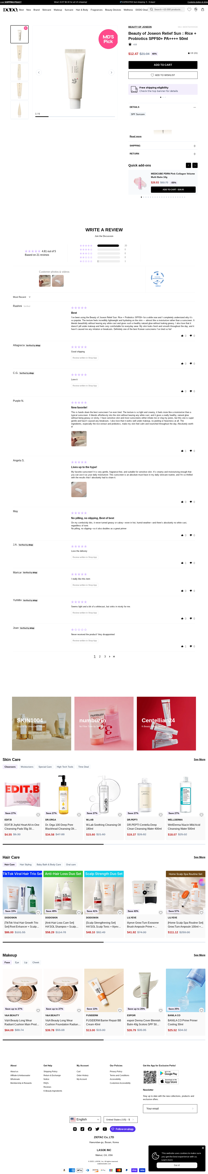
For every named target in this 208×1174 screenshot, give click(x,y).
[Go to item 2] (162, 97)
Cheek (35, 962)
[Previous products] (5, 802)
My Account (83, 1065)
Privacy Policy (116, 1072)
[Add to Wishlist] (38, 815)
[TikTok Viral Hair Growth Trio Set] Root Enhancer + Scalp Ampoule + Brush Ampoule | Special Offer (21, 925)
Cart (78, 1072)
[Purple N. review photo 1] (79, 439)
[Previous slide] (39, 72)
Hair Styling (26, 864)
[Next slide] (111, 72)
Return (134, 153)
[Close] (203, 1148)
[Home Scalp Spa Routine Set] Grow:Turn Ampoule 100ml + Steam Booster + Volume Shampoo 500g (185, 925)
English (81, 1119)
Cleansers (10, 766)
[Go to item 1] (160, 97)
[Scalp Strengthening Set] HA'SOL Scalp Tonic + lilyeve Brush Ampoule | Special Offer (103, 925)
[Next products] (202, 802)
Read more (136, 136)
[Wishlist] (189, 9)
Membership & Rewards (21, 1083)
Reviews (47, 1087)
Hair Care (10, 864)
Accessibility (115, 1079)
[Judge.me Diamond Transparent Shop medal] (157, 277)
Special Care (45, 766)
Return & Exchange (52, 1075)
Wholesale (15, 1079)
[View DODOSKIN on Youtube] (104, 1129)
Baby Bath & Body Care (49, 864)
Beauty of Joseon (140, 27)
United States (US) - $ (118, 1119)
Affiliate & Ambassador (20, 1075)
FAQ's (46, 1083)
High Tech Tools (65, 766)
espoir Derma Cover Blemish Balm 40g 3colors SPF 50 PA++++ (143, 1022)
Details (134, 107)
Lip (25, 962)
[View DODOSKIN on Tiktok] (82, 1129)
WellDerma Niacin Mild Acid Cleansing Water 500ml (184, 826)
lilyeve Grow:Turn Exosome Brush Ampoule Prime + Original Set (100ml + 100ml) (143, 925)
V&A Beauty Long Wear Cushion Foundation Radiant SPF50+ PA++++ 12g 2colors (62, 1022)
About (13, 1065)
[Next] (195, 165)
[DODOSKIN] (10, 10)
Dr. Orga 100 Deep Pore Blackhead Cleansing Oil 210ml (59, 827)
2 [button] (100, 656)
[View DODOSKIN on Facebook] (89, 1129)
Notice (46, 1079)
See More (199, 759)
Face (7, 962)
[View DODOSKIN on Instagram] (74, 1129)
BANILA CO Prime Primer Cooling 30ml (182, 1022)
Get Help (48, 1065)
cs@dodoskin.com (104, 1164)
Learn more (167, 1159)
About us (14, 1072)
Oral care (71, 864)
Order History (82, 1075)
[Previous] (188, 165)
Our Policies (116, 1065)
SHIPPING (135, 145)
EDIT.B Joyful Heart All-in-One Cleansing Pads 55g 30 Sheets (22, 827)
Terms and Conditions (119, 1075)
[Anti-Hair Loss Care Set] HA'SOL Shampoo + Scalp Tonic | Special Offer (60, 925)
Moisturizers (27, 766)
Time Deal (83, 766)
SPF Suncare (138, 114)
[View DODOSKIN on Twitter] (97, 1129)
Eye (17, 962)
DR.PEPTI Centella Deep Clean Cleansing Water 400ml (144, 826)
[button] (96, 10)
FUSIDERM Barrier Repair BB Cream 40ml (103, 1022)
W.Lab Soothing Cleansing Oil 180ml (103, 826)
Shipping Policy (50, 1072)
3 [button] (105, 656)
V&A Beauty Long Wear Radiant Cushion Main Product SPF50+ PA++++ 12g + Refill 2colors (22, 1022)
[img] (193, 53)
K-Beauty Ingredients (53, 1091)
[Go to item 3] (165, 97)
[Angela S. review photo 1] (79, 489)
